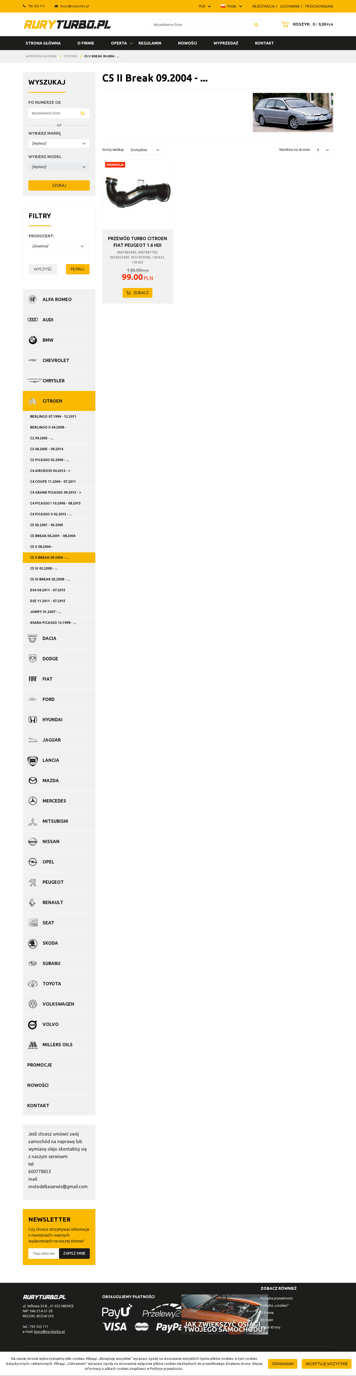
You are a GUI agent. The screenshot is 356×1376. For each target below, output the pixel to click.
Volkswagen (58, 1003)
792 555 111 (36, 6)
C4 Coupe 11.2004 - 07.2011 (53, 481)
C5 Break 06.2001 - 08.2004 (52, 536)
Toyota (52, 983)
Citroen (52, 400)
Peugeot (53, 882)
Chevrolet (56, 360)
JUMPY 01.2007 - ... (45, 612)
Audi (48, 319)
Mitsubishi (55, 821)
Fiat (48, 678)
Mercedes (54, 800)
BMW (48, 340)
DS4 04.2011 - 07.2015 (47, 590)
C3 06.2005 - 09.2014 (46, 449)
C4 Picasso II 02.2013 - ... (51, 514)
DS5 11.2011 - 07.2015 (47, 601)
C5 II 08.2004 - (41, 546)
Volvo (51, 1024)
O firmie (85, 43)
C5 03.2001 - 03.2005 (46, 525)
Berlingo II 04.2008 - (48, 427)
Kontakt (264, 43)
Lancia (51, 760)
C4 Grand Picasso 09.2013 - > (55, 492)
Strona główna (43, 43)
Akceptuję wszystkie (326, 1364)
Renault (53, 902)
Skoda (50, 943)
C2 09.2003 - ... (41, 438)
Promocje (39, 1064)
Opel (48, 861)
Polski (231, 6)
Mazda (51, 780)
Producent (41, 236)
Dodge (50, 658)
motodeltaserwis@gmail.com (58, 1186)
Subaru (51, 963)
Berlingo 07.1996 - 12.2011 (53, 416)
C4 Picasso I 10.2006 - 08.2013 (55, 503)
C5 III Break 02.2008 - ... (50, 579)
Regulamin (150, 43)
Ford (49, 699)
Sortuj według (113, 149)
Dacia (49, 638)
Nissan (51, 841)
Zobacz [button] (141, 293)
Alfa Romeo (57, 299)
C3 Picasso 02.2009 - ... (49, 460)
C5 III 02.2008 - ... (43, 568)
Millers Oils (58, 1044)
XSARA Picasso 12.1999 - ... (53, 622)
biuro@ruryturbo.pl (75, 6)
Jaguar (52, 739)
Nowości (187, 43)
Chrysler (54, 380)
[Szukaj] (84, 113)
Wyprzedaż (226, 43)
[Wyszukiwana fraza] (256, 24)
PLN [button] (202, 6)
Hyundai (53, 719)
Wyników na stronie (295, 149)
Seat (48, 922)
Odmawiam (283, 1364)
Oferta (119, 43)
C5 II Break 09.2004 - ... (49, 557)
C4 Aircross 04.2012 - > (50, 470)
